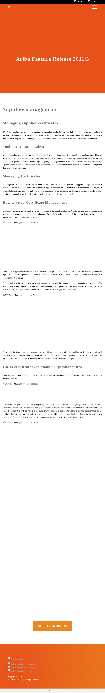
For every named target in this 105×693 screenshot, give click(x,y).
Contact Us (67, 11)
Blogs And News (50, 11)
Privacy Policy (83, 11)
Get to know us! (52, 626)
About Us (33, 11)
